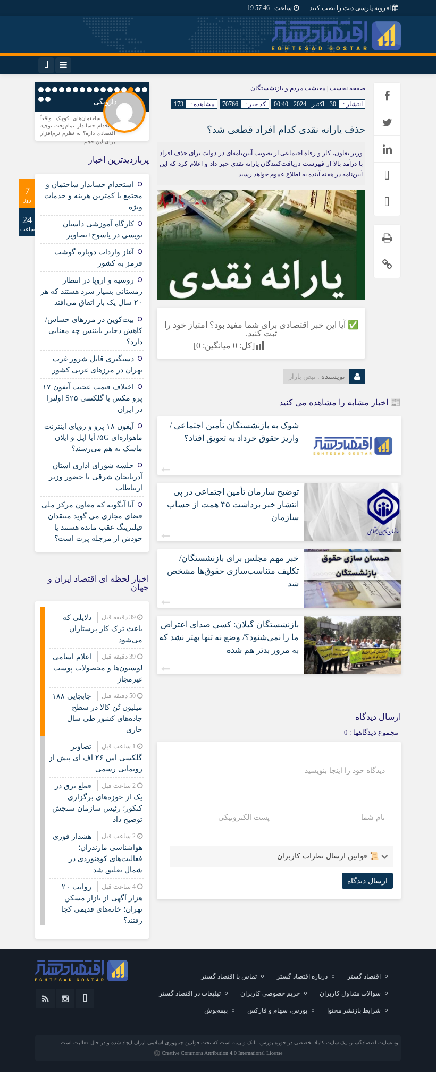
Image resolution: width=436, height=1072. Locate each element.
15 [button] (48, 89)
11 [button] (75, 89)
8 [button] (96, 89)
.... (80, 141)
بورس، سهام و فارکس (277, 1010)
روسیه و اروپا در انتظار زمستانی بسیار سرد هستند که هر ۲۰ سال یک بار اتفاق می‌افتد (91, 291)
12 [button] (68, 89)
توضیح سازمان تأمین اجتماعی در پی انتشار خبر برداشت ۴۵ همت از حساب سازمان (233, 504)
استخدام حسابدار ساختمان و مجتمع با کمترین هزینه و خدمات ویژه (93, 196)
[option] (92, 118)
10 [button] (82, 89)
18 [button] (41, 99)
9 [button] (89, 89)
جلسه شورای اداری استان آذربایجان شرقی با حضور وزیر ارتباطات (95, 477)
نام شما (373, 817)
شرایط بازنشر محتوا (354, 1010)
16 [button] (41, 89)
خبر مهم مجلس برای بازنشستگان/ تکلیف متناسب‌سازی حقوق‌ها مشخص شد (233, 571)
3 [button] (130, 89)
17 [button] (48, 99)
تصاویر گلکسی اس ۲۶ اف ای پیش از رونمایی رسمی (95, 758)
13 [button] (61, 89)
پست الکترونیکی (244, 817)
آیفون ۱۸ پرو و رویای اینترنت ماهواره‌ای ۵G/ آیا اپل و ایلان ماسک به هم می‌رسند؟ (93, 437)
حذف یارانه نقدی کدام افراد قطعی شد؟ (286, 129)
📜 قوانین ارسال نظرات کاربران (328, 856)
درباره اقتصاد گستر (302, 976)
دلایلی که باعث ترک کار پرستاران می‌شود (102, 629)
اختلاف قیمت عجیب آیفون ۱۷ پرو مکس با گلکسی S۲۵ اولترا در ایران (92, 398)
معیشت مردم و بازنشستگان (287, 88)
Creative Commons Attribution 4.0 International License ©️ (218, 1053)
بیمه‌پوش (216, 1010)
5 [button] (117, 89)
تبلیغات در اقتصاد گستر (190, 993)
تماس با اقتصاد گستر (229, 976)
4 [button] (124, 89)
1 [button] (144, 89)
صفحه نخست (346, 88)
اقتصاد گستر (364, 976)
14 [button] (54, 89)
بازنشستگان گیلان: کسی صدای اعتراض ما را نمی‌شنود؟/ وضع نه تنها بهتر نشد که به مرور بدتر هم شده (229, 637)
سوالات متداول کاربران (350, 993)
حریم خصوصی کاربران (270, 993)
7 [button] (103, 89)
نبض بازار (302, 376)
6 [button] (110, 89)
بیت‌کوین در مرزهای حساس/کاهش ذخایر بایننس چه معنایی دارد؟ (93, 331)
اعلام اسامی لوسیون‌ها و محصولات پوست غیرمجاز (97, 668)
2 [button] (137, 89)
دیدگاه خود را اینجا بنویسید (345, 771)
